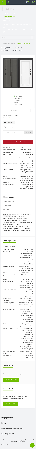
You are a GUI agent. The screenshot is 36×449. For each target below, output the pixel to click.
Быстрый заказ (18, 142)
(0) (18, 110)
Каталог (4, 423)
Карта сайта (5, 445)
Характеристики (8, 201)
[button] (9, 14)
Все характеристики (25, 149)
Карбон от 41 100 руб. (9, 43)
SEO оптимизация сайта (18, 441)
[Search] (32, 37)
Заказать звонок (8, 16)
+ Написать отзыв (11, 380)
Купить (28, 132)
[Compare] (32, 110)
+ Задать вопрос (10, 404)
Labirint (15, 116)
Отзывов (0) (7, 205)
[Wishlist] (28, 110)
